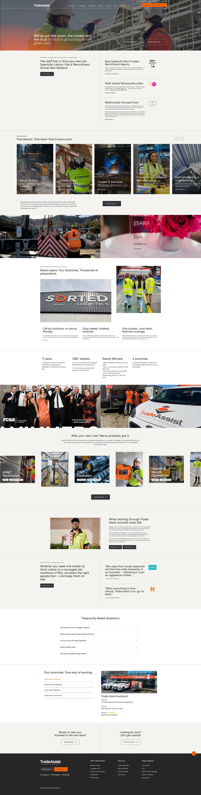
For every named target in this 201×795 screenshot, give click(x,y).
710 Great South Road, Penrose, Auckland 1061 (117, 702)
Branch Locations (123, 768)
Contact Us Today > (110, 93)
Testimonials (94, 774)
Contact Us (60, 769)
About (116, 6)
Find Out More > (109, 119)
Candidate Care (95, 768)
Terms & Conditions (147, 774)
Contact (122, 6)
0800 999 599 (106, 708)
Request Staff (160, 5)
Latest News (121, 774)
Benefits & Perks (95, 765)
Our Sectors (91, 6)
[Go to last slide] (177, 139)
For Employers (82, 6)
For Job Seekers (71, 6)
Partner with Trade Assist (97, 771)
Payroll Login (164, 1)
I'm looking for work (130, 42)
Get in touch (145, 765)
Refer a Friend (94, 778)
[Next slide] (182, 139)
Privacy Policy (146, 778)
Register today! (156, 1)
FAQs (143, 768)
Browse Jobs (147, 5)
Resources (108, 6)
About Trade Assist (123, 765)
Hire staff (45, 340)
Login (149, 1)
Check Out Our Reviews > (112, 73)
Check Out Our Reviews (109, 715)
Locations (100, 6)
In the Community (123, 771)
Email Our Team (117, 708)
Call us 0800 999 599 (141, 1)
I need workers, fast (154, 42)
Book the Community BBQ (149, 771)
